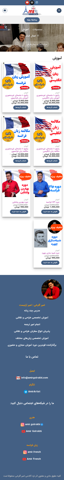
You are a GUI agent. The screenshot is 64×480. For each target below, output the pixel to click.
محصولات (37, 29)
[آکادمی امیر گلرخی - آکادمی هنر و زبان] (32, 10)
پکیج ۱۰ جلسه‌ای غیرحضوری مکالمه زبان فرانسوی (16, 150)
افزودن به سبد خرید (50, 211)
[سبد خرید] (5, 10)
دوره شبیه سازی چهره (50, 253)
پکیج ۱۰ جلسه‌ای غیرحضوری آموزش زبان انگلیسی (47, 96)
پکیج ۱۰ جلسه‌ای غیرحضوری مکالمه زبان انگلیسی (47, 150)
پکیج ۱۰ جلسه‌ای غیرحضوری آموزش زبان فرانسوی (16, 96)
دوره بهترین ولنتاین (20, 202)
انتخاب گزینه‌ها (52, 107)
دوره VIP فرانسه (52, 202)
